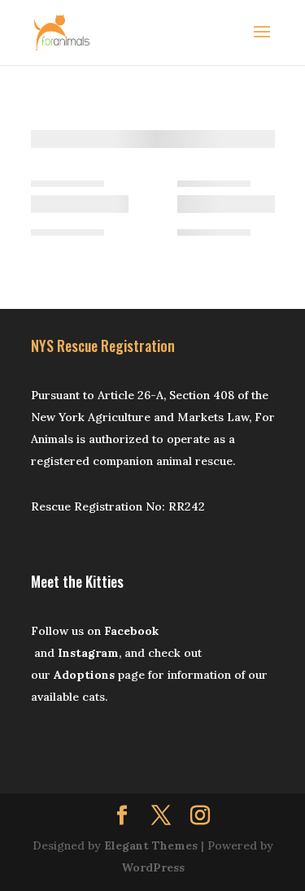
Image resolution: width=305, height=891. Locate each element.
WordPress (153, 867)
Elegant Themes (151, 845)
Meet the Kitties (77, 581)
